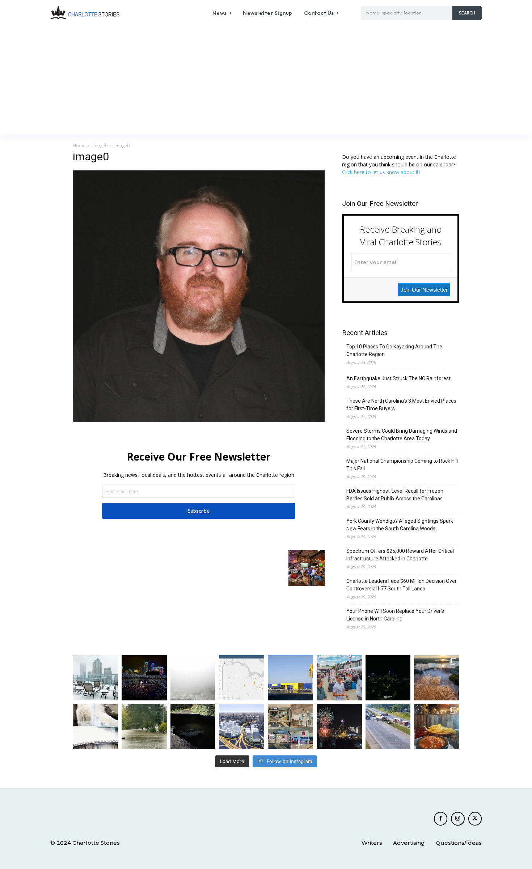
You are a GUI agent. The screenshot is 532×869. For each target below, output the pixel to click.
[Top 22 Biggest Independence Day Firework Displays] (339, 726)
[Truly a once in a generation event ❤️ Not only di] (144, 677)
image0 (99, 146)
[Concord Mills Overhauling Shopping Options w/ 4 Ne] (290, 726)
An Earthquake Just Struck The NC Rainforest (398, 378)
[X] (475, 819)
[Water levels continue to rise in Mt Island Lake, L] (436, 677)
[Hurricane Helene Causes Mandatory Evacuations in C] (144, 726)
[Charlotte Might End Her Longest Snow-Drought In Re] (95, 677)
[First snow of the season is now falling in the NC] (193, 677)
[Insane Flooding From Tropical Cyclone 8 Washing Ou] (193, 726)
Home (79, 146)
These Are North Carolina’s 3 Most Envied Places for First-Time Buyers (401, 404)
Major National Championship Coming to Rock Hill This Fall (402, 464)
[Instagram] (458, 819)
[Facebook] (441, 819)
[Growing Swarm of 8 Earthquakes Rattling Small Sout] (241, 677)
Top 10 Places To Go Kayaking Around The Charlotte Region (394, 350)
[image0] (199, 420)
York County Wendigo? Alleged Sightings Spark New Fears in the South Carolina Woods (399, 524)
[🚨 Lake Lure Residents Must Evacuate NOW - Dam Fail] (95, 726)
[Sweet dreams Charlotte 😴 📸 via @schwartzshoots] (388, 677)
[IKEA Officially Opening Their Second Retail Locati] (290, 677)
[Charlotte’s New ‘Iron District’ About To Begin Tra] (241, 726)
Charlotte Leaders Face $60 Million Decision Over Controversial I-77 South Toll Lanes (401, 585)
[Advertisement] (266, 80)
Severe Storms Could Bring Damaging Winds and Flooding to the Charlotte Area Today (401, 434)
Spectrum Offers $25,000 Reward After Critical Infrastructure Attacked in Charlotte (400, 554)
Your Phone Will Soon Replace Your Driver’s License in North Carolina (395, 615)
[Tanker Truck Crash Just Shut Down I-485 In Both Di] (388, 726)
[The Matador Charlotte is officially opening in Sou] (436, 726)
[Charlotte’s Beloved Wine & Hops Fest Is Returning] (339, 677)
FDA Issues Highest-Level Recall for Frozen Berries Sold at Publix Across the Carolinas (394, 494)
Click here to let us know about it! (381, 172)
